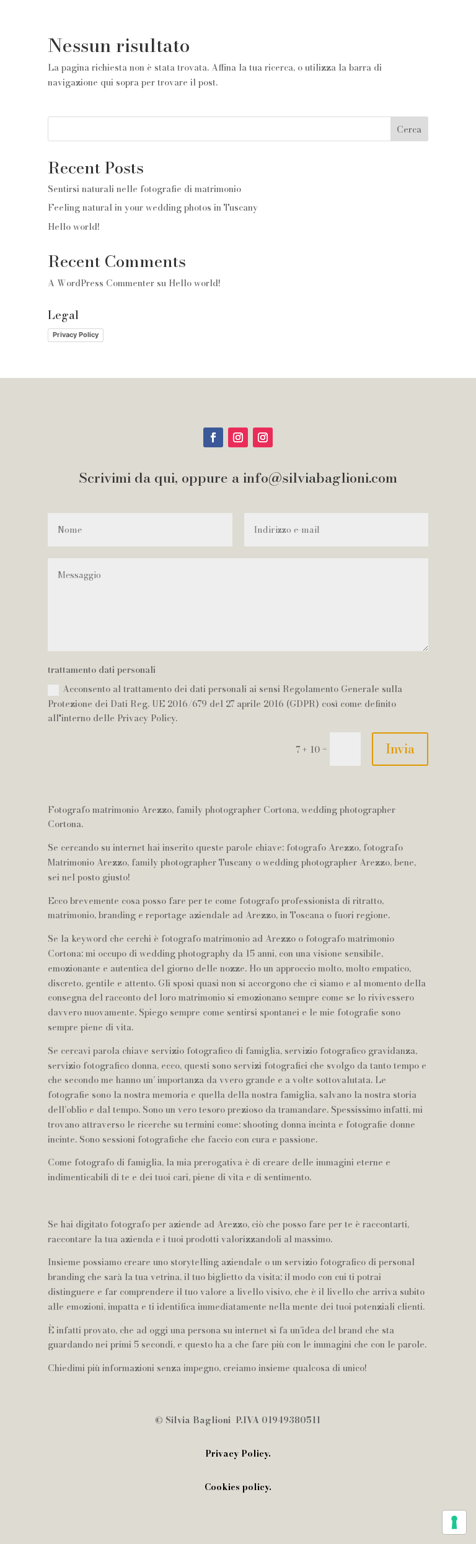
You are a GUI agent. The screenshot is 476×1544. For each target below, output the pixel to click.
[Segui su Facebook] (213, 437)
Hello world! (74, 227)
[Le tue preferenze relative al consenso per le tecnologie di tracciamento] (454, 1522)
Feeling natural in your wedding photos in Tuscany (153, 207)
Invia (400, 748)
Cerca (409, 129)
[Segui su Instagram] (238, 437)
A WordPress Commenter (101, 283)
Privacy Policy (76, 334)
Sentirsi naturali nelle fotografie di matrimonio (144, 189)
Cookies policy (237, 1487)
